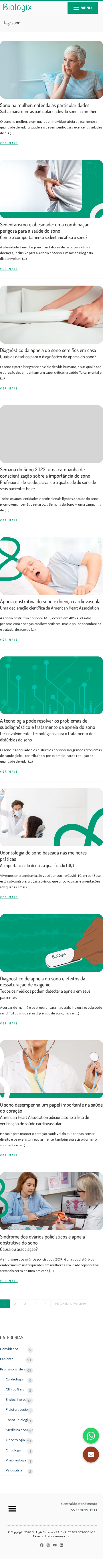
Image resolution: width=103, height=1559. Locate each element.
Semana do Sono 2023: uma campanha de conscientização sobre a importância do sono (48, 478)
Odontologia (15, 1440)
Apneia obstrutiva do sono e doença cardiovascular (51, 604)
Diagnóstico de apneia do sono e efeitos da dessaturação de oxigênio (45, 988)
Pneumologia (16, 1460)
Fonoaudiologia (17, 1420)
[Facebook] (41, 1545)
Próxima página (70, 1303)
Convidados (9, 1349)
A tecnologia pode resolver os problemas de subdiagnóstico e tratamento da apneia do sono (47, 730)
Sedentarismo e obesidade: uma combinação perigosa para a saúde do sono (45, 230)
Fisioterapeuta (17, 1409)
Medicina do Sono (19, 1430)
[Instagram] (48, 1545)
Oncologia (13, 1450)
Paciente (6, 1359)
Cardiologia (14, 1379)
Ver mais (9, 143)
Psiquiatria (14, 1470)
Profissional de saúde (16, 1369)
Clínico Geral (15, 1389)
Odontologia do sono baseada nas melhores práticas (43, 859)
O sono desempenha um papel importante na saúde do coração (51, 1114)
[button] (12, 1508)
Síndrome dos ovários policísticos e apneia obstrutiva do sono (42, 1243)
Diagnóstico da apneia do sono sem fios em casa (48, 353)
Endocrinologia (17, 1399)
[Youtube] (55, 1545)
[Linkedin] (61, 1545)
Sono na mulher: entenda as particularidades (48, 108)
